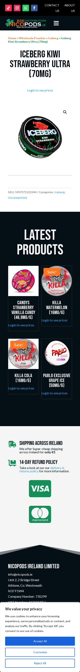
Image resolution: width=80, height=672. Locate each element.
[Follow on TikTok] (8, 8)
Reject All (40, 663)
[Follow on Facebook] (34, 8)
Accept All (40, 641)
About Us (69, 7)
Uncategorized (17, 197)
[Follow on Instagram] (17, 8)
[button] (65, 112)
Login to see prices (40, 90)
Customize (40, 652)
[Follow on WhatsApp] (25, 8)
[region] (40, 637)
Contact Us (52, 7)
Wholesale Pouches (32, 38)
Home (12, 38)
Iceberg (53, 38)
